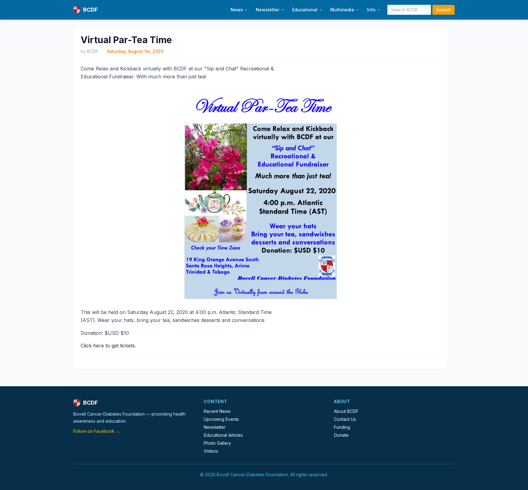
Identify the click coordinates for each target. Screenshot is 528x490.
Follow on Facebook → (96, 431)
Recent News (217, 411)
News (237, 9)
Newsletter (267, 9)
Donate (341, 435)
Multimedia (342, 9)
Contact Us (345, 419)
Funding (342, 427)
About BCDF (346, 411)
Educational (304, 9)
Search (443, 9)
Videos (211, 451)
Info (371, 9)
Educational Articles (223, 435)
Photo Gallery (217, 443)
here (98, 345)
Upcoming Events (221, 419)
